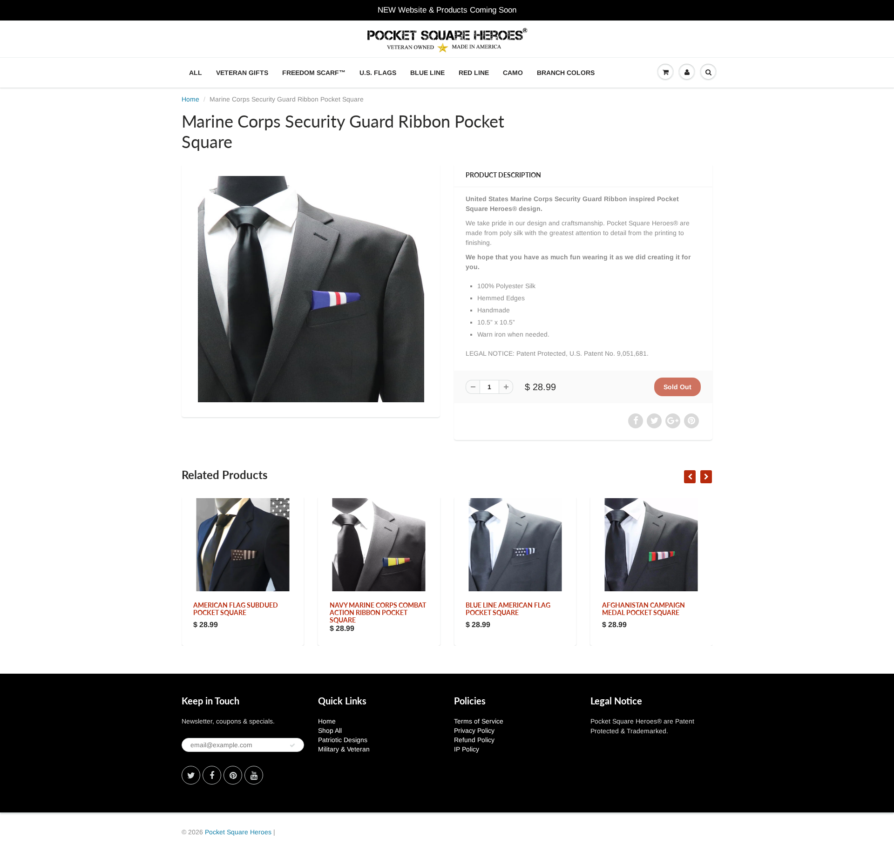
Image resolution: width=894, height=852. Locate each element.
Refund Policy (474, 740)
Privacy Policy (474, 730)
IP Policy (466, 749)
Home (190, 99)
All (195, 72)
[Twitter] (191, 775)
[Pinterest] (233, 775)
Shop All (330, 730)
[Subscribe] (292, 745)
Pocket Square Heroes (238, 832)
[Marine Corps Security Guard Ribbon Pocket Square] (310, 289)
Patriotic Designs (342, 740)
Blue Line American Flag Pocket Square (508, 608)
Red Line (474, 72)
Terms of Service (478, 721)
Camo (513, 72)
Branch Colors (566, 72)
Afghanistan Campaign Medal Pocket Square (643, 608)
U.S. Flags (377, 72)
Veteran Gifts (242, 72)
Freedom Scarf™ (313, 72)
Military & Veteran (344, 749)
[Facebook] (212, 775)
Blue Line (427, 72)
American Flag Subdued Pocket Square (235, 608)
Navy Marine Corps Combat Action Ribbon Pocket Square (378, 612)
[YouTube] (253, 775)
